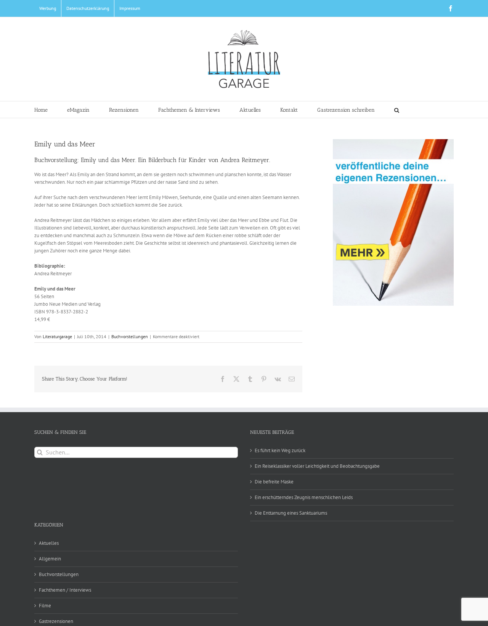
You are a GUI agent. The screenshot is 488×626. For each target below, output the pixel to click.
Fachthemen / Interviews (65, 590)
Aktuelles (49, 543)
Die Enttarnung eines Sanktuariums (291, 513)
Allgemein (50, 558)
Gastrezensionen (56, 621)
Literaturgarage (57, 336)
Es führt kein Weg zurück (280, 450)
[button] (396, 109)
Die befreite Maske (274, 481)
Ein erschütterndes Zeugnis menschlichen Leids (304, 497)
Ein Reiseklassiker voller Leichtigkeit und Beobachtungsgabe (317, 466)
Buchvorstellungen (129, 336)
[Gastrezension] (393, 222)
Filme (45, 605)
